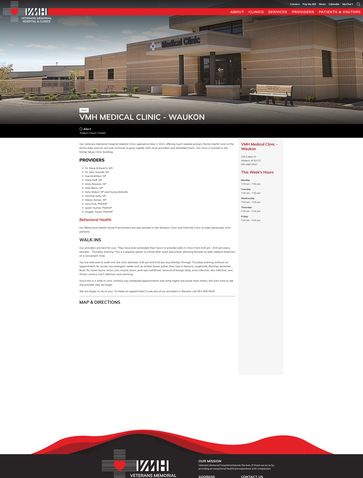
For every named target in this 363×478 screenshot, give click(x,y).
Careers (295, 4)
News (322, 4)
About (237, 12)
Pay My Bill (309, 4)
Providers (303, 12)
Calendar (334, 4)
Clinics (256, 12)
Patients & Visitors (340, 12)
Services (277, 12)
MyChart (347, 4)
